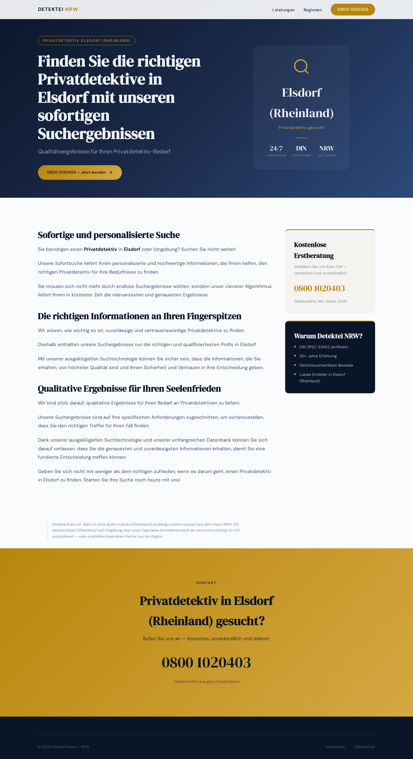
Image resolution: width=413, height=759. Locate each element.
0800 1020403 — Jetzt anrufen (76, 172)
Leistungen (284, 9)
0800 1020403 (352, 9)
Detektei (58, 9)
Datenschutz (364, 746)
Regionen (313, 9)
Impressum (335, 746)
